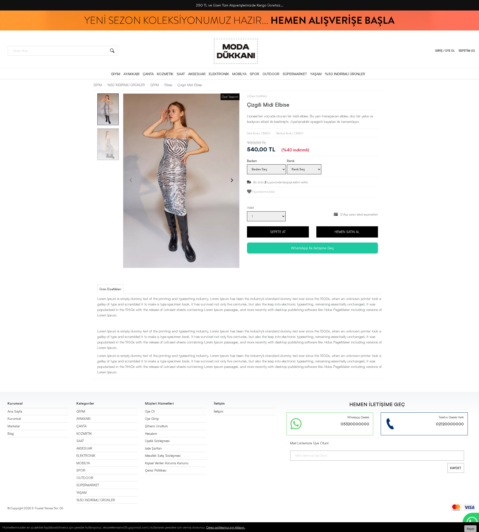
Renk (291, 161)
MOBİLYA (239, 74)
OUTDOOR (270, 74)
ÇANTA (148, 74)
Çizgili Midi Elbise (190, 85)
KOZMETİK (165, 74)
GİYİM (115, 74)
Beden (252, 161)
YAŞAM (316, 74)
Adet (250, 207)
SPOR (254, 74)
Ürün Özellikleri (110, 289)
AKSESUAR (197, 74)
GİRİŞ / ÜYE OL (445, 50)
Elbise (168, 85)
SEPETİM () (467, 50)
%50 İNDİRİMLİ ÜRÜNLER (345, 74)
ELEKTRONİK (219, 74)
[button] (108, 265)
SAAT (181, 74)
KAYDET (455, 468)
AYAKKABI (131, 74)
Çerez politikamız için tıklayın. (225, 527)
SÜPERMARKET (295, 74)
